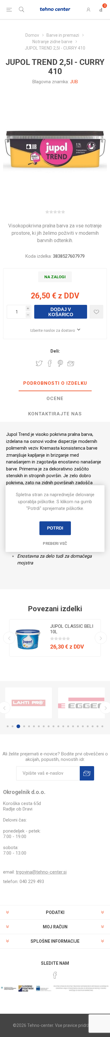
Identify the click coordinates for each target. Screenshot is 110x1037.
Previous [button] (9, 638)
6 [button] (34, 726)
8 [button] (44, 726)
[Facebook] (55, 975)
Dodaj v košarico (60, 312)
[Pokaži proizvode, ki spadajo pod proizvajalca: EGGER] (81, 702)
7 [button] (39, 726)
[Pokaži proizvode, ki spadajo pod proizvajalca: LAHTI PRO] (28, 702)
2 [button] (12, 726)
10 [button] (53, 726)
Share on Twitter (39, 363)
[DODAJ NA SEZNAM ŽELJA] (96, 312)
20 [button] (102, 726)
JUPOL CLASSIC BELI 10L (71, 629)
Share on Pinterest (60, 363)
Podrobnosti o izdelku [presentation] (55, 383)
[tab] (55, 383)
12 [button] (63, 726)
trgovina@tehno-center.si (41, 872)
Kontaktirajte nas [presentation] (55, 414)
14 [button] (73, 726)
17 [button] (88, 726)
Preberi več (55, 543)
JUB (74, 81)
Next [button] (101, 638)
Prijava (87, 773)
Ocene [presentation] (55, 398)
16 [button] (83, 726)
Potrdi (55, 528)
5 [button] (29, 726)
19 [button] (97, 726)
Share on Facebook (49, 363)
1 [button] (8, 726)
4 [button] (24, 726)
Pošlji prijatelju (71, 363)
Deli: (55, 351)
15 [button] (78, 726)
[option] (55, 638)
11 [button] (58, 726)
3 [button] (18, 726)
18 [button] (93, 726)
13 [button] (68, 726)
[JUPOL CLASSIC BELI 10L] (27, 638)
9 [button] (49, 726)
